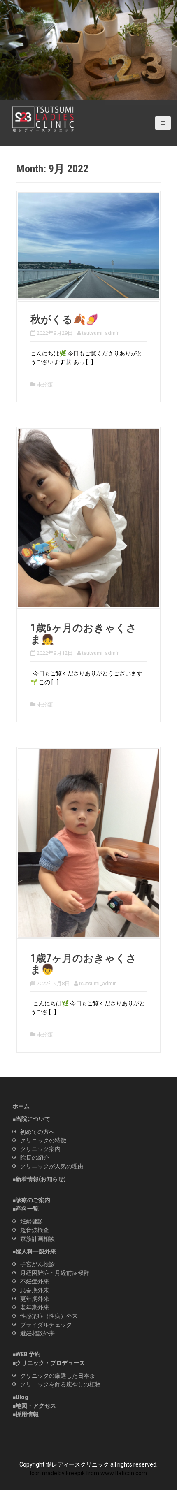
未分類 (45, 384)
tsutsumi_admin (101, 333)
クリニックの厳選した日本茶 (57, 1375)
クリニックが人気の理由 (52, 1166)
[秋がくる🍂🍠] (88, 244)
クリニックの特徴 (43, 1140)
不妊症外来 (34, 1281)
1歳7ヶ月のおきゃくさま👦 (83, 964)
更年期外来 (34, 1298)
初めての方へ (37, 1131)
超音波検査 (34, 1230)
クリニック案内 (40, 1149)
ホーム (21, 1106)
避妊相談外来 (37, 1333)
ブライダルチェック (46, 1324)
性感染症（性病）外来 (49, 1316)
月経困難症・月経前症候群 (54, 1273)
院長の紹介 (34, 1157)
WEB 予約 (28, 1354)
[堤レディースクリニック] (43, 118)
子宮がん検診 (37, 1264)
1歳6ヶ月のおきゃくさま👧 (83, 633)
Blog (22, 1397)
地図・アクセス (36, 1405)
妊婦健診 (31, 1221)
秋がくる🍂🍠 (64, 319)
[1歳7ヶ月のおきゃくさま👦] (88, 842)
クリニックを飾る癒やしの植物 (60, 1384)
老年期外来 (34, 1307)
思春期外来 (34, 1290)
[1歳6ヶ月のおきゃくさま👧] (88, 517)
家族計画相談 (37, 1238)
